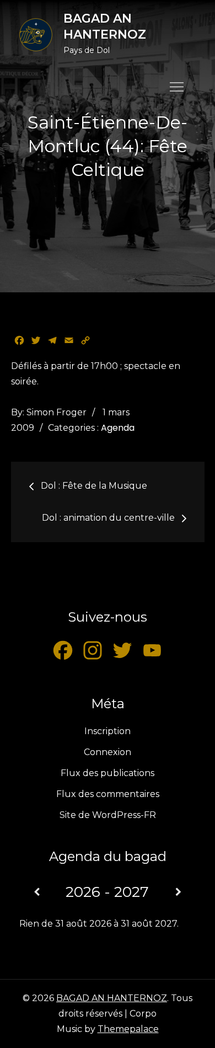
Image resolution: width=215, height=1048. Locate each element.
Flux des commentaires (107, 794)
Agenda (118, 427)
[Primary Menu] (177, 86)
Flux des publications (107, 773)
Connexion (107, 752)
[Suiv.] (178, 892)
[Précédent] (37, 892)
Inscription (107, 731)
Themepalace (128, 1029)
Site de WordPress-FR (108, 815)
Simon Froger (56, 412)
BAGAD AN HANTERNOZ (104, 26)
